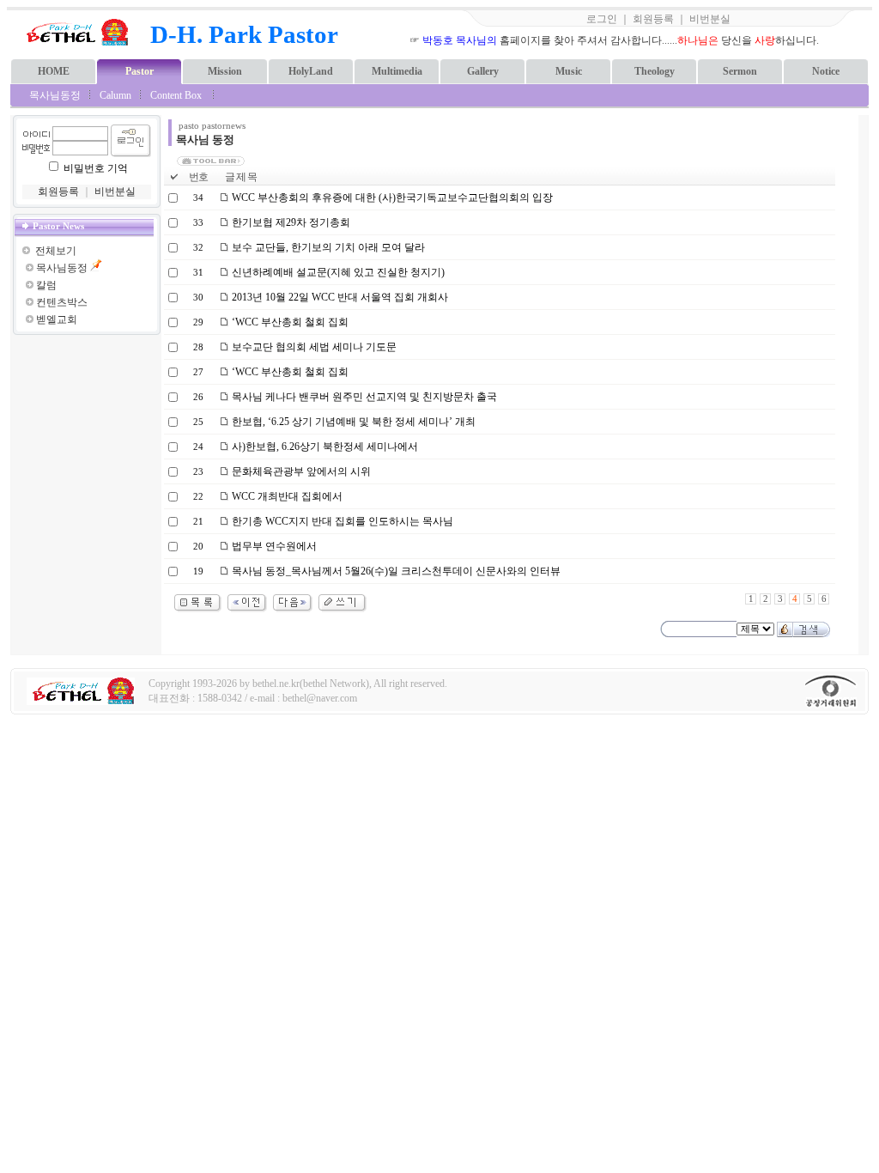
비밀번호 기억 (96, 168)
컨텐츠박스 (62, 302)
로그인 (601, 19)
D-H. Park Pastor (244, 34)
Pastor (139, 71)
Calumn (115, 95)
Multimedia (397, 71)
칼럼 (46, 285)
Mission (225, 71)
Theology (654, 71)
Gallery (483, 71)
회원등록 (653, 19)
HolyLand (310, 71)
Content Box (176, 95)
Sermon (740, 71)
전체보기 (55, 251)
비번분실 (709, 19)
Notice (826, 71)
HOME (54, 71)
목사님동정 (55, 95)
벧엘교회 (56, 319)
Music (568, 71)
